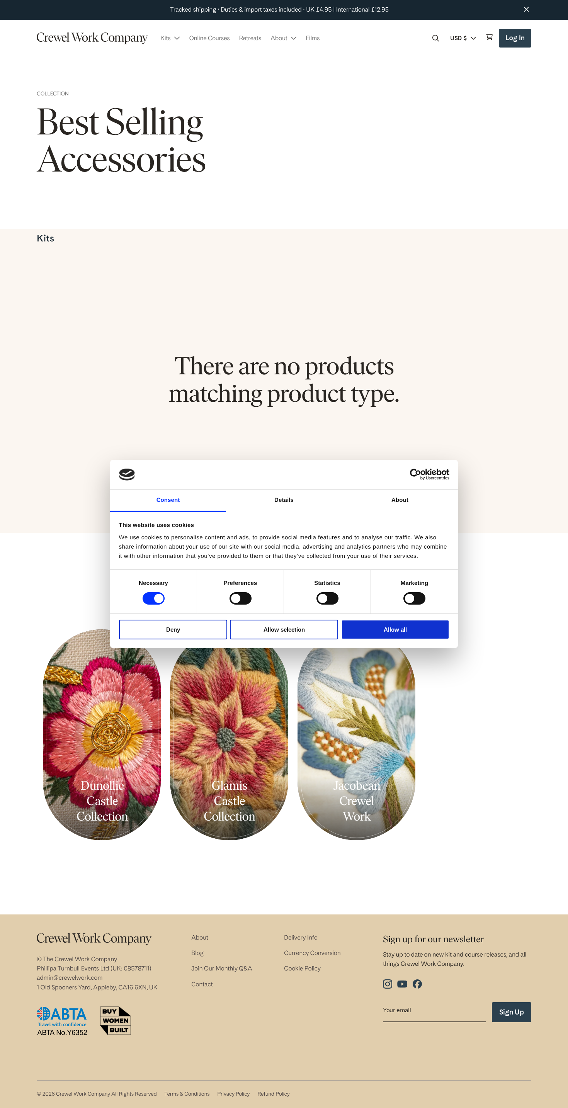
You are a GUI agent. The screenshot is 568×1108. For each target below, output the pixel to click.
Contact (202, 984)
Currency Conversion (312, 953)
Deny (173, 629)
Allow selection (284, 629)
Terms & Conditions (186, 1094)
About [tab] (399, 500)
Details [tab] (284, 500)
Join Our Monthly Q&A (221, 968)
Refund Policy (273, 1094)
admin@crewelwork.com (69, 977)
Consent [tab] (168, 500)
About (199, 937)
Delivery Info (301, 937)
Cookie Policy (302, 968)
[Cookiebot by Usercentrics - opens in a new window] (415, 474)
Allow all (395, 629)
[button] (435, 38)
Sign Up (511, 1012)
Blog (197, 953)
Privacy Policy (233, 1094)
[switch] (241, 598)
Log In (516, 41)
